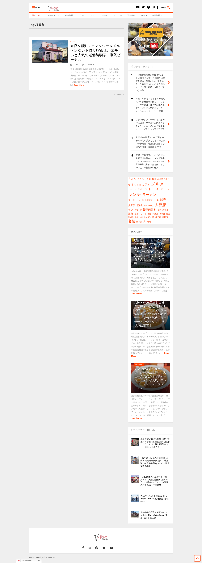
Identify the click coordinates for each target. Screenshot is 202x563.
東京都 (162, 214)
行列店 (142, 221)
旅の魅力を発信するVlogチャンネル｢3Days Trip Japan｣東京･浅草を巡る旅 (154, 515)
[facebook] (157, 7)
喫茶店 (151, 206)
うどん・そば (144, 179)
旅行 (130, 213)
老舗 (131, 221)
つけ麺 (137, 184)
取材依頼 (131, 15)
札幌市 (155, 214)
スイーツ (142, 189)
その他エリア (53, 15)
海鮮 (141, 217)
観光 (149, 221)
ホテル (105, 15)
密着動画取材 (148, 209)
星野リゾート (140, 214)
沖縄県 (131, 217)
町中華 (151, 217)
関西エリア (37, 15)
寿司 (159, 210)
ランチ (134, 194)
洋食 (136, 217)
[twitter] (143, 7)
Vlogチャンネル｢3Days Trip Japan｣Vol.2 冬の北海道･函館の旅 (154, 499)
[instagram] (153, 7)
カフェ (93, 15)
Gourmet (139, 364)
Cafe (72, 42)
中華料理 (148, 200)
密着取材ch (157, 15)
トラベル (118, 15)
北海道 (139, 205)
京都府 (161, 200)
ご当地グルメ (163, 179)
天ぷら (131, 210)
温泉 (145, 217)
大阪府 (160, 205)
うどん (132, 178)
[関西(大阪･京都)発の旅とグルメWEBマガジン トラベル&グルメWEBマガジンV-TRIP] (52, 10)
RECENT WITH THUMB (143, 430)
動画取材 (69, 15)
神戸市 (158, 217)
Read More (79, 85)
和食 (145, 206)
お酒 (154, 179)
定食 (137, 210)
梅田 (168, 214)
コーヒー (132, 189)
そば (130, 184)
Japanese (26, 560)
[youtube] (138, 7)
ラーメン (149, 195)
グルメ (82, 15)
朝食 (149, 214)
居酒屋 (165, 210)
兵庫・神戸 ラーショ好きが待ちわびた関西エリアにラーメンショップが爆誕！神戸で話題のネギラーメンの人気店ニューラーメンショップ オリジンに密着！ (150, 314)
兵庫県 (131, 205)
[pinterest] (148, 7)
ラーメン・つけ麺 (136, 200)
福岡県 (165, 217)
